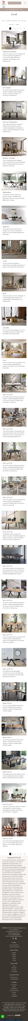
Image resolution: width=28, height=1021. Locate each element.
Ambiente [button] (8, 20)
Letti (14, 966)
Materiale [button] (14, 20)
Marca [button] (3, 20)
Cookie (7, 1020)
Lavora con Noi (14, 990)
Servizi (14, 986)
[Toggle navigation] (4, 7)
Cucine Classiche (14, 947)
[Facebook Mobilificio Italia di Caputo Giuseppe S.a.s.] (12, 938)
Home (6, 9)
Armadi (14, 969)
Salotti (14, 956)
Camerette (14, 971)
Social (14, 992)
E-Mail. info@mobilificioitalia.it (14, 936)
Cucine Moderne (14, 945)
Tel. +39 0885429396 (14, 934)
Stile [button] (19, 20)
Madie (14, 954)
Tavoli (21, 9)
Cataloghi (14, 996)
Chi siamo (14, 985)
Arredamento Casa (14, 9)
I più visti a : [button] (12, 24)
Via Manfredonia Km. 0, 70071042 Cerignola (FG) (14, 932)
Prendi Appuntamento (15, 3)
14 (24, 28)
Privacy (2, 1020)
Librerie (14, 952)
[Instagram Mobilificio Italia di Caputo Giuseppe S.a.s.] (15, 938)
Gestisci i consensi (16, 1020)
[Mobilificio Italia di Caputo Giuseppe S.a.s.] (4, 3)
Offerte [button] (17, 24)
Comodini (14, 968)
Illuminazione (14, 977)
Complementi (14, 979)
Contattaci (14, 988)
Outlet (14, 994)
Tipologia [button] (23, 20)
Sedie (14, 960)
